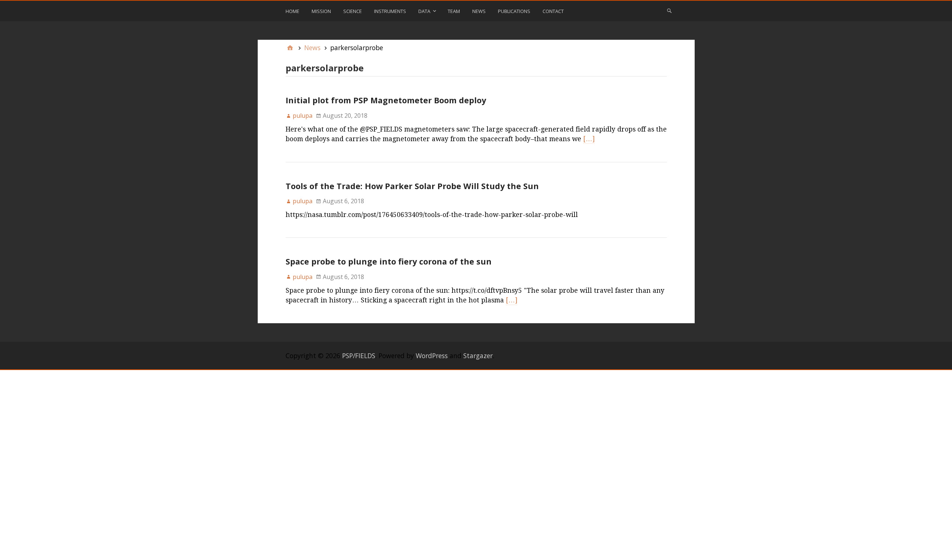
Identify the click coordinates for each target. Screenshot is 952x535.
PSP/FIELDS (358, 355)
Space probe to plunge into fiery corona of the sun (389, 261)
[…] (589, 139)
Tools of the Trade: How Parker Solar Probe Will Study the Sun (412, 186)
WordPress (432, 355)
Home (292, 11)
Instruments (390, 11)
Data (424, 11)
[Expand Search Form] (669, 10)
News (479, 11)
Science (352, 11)
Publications (514, 11)
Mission (321, 11)
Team (454, 11)
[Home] (290, 47)
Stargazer (478, 355)
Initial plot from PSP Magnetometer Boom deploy (386, 100)
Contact (553, 11)
